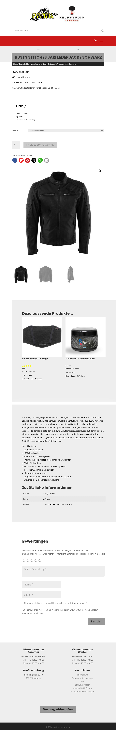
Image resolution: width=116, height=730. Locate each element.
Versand (22, 116)
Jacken (38, 64)
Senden (97, 621)
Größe (15, 130)
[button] (14, 160)
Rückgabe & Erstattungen (82, 691)
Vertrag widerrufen (58, 709)
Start (15, 64)
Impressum (82, 674)
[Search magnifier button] (102, 31)
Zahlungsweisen (82, 684)
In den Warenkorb (40, 145)
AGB (82, 681)
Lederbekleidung (26, 64)
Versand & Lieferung (82, 688)
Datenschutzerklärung (47, 603)
